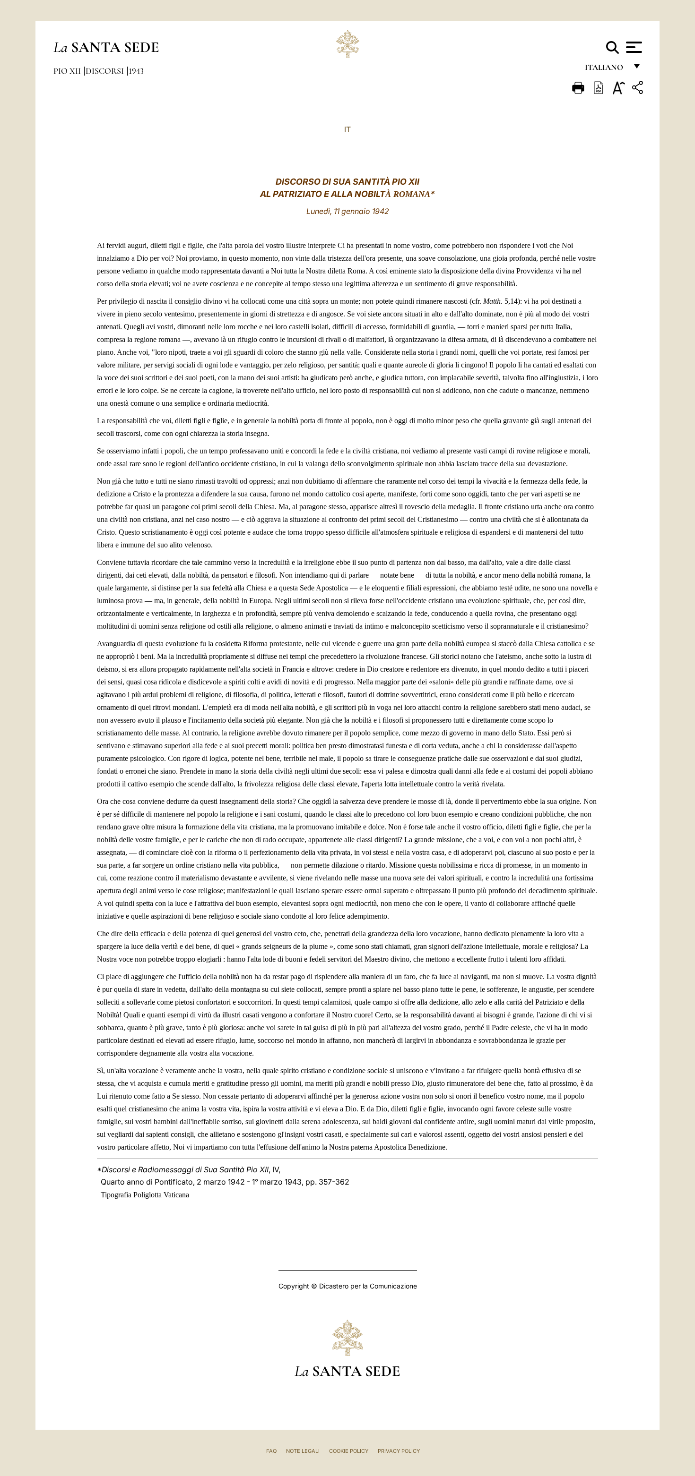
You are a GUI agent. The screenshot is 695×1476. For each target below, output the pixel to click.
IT (347, 129)
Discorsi (106, 71)
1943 (136, 71)
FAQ (271, 1451)
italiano (606, 69)
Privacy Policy (399, 1451)
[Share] (638, 89)
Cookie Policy (348, 1451)
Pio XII (68, 71)
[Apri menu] (633, 47)
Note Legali (303, 1451)
